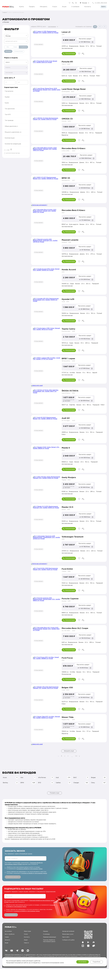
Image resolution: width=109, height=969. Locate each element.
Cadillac (63, 782)
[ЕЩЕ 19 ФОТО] (46, 38)
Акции (64, 6)
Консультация (70, 53)
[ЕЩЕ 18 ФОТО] (46, 216)
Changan (80, 782)
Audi (63, 777)
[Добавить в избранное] (79, 53)
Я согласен (82, 961)
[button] (16, 91)
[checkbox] (7, 150)
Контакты (87, 6)
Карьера (45, 931)
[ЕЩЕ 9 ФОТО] (46, 694)
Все (8, 47)
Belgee (98, 777)
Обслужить (43, 6)
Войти (103, 6)
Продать (32, 6)
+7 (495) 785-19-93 (101, 2)
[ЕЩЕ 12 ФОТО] (46, 365)
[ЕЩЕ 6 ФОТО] (46, 723)
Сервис (7, 937)
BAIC (80, 777)
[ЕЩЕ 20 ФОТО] (46, 246)
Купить (21, 6)
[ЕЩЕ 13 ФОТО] (46, 305)
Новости (26, 942)
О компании (75, 6)
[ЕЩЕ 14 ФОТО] (46, 276)
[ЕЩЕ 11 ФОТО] (46, 424)
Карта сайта (65, 937)
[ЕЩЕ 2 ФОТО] (46, 125)
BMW (28, 782)
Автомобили (8, 931)
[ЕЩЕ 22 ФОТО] (46, 605)
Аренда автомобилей (68, 931)
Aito (28, 777)
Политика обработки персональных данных (49, 941)
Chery (98, 782)
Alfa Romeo (45, 777)
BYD (45, 782)
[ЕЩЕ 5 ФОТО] (46, 513)
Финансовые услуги (67, 934)
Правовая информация (49, 937)
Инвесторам (27, 931)
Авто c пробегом (9, 934)
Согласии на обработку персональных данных (29, 868)
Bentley (10, 782)
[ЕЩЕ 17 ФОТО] (46, 664)
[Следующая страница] (79, 756)
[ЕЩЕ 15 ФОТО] (46, 335)
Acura (10, 777)
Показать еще (54, 793)
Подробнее (96, 961)
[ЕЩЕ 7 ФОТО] (46, 397)
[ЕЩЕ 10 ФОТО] (46, 484)
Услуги (54, 6)
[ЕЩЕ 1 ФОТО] (46, 184)
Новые (15, 47)
